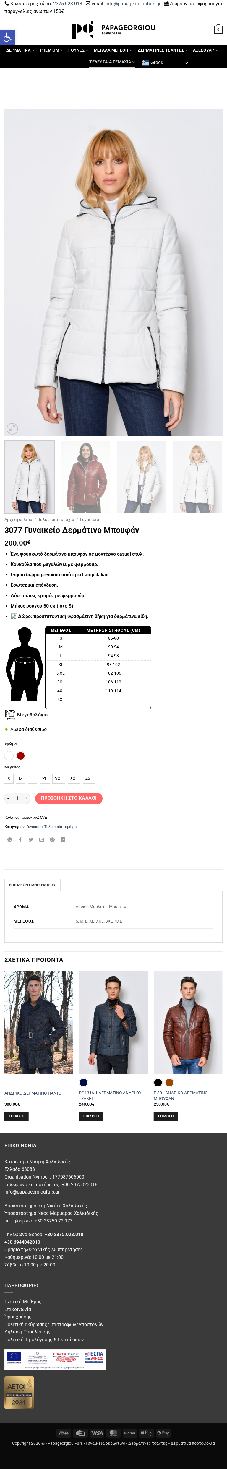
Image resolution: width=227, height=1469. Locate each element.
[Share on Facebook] (20, 840)
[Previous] (16, 272)
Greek (156, 62)
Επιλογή (16, 1116)
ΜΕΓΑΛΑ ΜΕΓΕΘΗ (111, 50)
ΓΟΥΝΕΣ (76, 50)
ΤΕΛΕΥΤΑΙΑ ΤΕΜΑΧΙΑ (110, 61)
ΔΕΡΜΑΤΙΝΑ (18, 50)
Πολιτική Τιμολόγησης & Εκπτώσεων (44, 1339)
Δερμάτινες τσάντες (148, 1443)
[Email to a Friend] (42, 840)
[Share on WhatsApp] (10, 840)
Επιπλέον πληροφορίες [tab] (32, 885)
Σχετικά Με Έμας (23, 1302)
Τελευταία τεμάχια (56, 519)
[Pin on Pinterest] (52, 840)
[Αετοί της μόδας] (19, 1392)
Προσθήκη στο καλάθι (69, 798)
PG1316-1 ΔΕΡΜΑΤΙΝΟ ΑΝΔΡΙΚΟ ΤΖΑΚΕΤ (110, 1096)
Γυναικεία (89, 519)
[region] (98, 667)
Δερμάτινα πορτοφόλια (193, 1443)
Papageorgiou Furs (65, 1443)
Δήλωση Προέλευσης (27, 1332)
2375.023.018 (67, 3)
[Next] (210, 272)
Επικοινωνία (17, 1309)
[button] (7, 37)
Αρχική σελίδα (18, 519)
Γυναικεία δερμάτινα (105, 1443)
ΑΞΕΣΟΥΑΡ (203, 50)
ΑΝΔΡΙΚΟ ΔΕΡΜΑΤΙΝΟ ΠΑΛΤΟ (32, 1093)
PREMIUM (49, 50)
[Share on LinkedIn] (63, 840)
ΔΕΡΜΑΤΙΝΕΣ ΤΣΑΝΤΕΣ (161, 50)
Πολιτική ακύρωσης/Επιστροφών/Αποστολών (53, 1324)
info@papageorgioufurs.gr (133, 3)
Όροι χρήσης (18, 1317)
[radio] (8, 755)
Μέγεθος (12, 767)
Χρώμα (10, 744)
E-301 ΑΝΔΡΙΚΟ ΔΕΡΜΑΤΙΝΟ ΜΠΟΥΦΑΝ (181, 1096)
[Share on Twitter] (31, 840)
